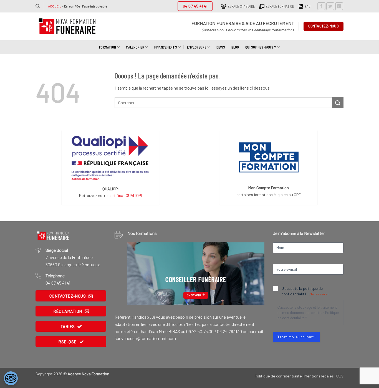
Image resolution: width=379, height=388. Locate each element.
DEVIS (220, 47)
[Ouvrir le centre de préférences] (11, 378)
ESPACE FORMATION (280, 6)
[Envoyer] (337, 102)
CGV (339, 376)
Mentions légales (319, 376)
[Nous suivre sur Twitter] (330, 6)
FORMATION (107, 47)
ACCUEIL (54, 6)
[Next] (255, 273)
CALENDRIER (135, 47)
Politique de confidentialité (278, 376)
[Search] (38, 6)
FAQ (307, 6)
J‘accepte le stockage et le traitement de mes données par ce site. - (308, 312)
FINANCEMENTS (165, 47)
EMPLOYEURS (197, 47)
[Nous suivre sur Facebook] (321, 6)
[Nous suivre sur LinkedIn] (339, 6)
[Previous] (137, 273)
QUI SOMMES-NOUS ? (260, 47)
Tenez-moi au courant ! (296, 336)
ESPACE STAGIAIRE (241, 6)
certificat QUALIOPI (125, 195)
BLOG (235, 47)
